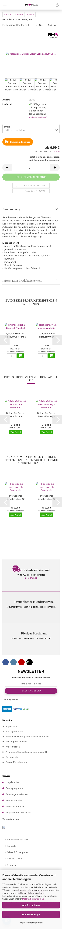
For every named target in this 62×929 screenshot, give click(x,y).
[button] (7, 167)
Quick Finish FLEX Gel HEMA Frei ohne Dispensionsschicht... (15, 335)
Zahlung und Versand (16, 741)
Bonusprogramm (14, 788)
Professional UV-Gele (17, 839)
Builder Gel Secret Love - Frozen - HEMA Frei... (15, 415)
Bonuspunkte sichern (19, 142)
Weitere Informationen (31, 922)
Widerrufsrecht (13, 746)
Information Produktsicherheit (22, 280)
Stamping (11, 865)
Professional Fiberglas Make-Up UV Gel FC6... (15, 497)
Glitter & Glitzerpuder (17, 852)
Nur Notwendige (31, 914)
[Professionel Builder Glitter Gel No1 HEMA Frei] (31, 53)
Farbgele (11, 846)
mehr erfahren (31, 578)
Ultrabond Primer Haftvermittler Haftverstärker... (46, 335)
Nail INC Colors (14, 858)
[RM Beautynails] (31, 5)
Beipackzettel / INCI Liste (18, 812)
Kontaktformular (14, 800)
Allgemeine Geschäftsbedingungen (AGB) (27, 752)
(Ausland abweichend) (38, 117)
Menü (5, 5)
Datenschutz (12, 757)
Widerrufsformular (15, 806)
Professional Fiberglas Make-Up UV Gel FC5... (46, 497)
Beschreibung (11, 209)
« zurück (19, 14)
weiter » (30, 14)
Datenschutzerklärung (33, 898)
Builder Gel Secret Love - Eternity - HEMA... (46, 415)
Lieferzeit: (7, 104)
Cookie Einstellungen (16, 762)
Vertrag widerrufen (15, 731)
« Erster (8, 14)
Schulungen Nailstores (17, 794)
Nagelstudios (12, 782)
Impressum (11, 726)
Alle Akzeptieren (31, 905)
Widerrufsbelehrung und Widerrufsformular (27, 736)
